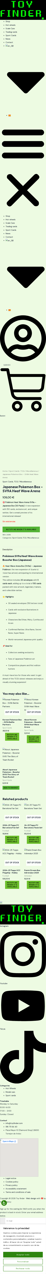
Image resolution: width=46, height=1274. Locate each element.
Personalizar (23, 1261)
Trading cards (11, 32)
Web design (31, 1198)
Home (5, 471)
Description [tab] (8, 549)
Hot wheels (10, 25)
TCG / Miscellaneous (29, 471)
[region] (23, 1249)
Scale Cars (10, 28)
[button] (23, 167)
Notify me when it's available (21, 529)
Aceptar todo (23, 1255)
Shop (8, 21)
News (8, 39)
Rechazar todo (23, 1268)
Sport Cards (11, 35)
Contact (9, 42)
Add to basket (11, 788)
